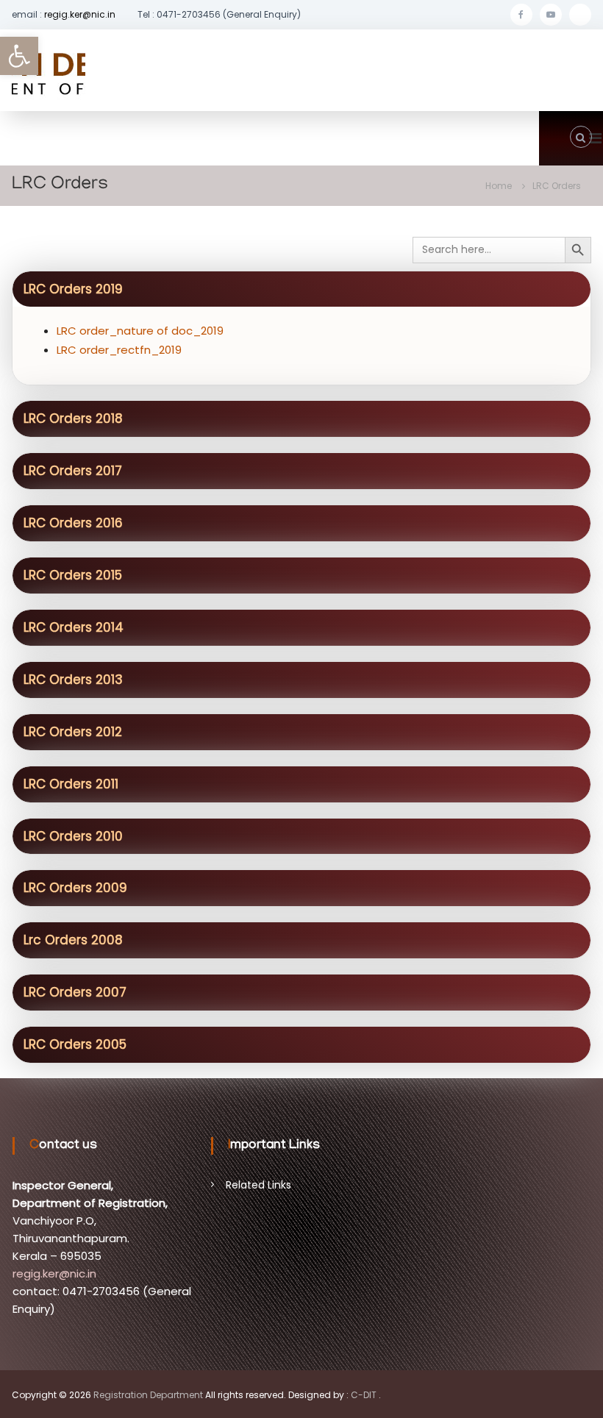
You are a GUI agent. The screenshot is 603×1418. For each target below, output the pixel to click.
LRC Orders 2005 (75, 1044)
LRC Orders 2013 (73, 679)
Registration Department (148, 1395)
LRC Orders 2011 (71, 784)
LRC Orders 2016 (73, 523)
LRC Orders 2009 (75, 888)
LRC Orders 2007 (75, 992)
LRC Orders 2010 (73, 836)
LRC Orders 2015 (73, 575)
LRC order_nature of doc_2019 (140, 330)
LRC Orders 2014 (74, 627)
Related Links (258, 1184)
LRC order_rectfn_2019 (119, 349)
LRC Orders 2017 (73, 471)
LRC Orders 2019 (73, 289)
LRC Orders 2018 (73, 418)
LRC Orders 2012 (73, 732)
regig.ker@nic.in (79, 14)
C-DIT (364, 1395)
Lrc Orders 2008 (73, 940)
